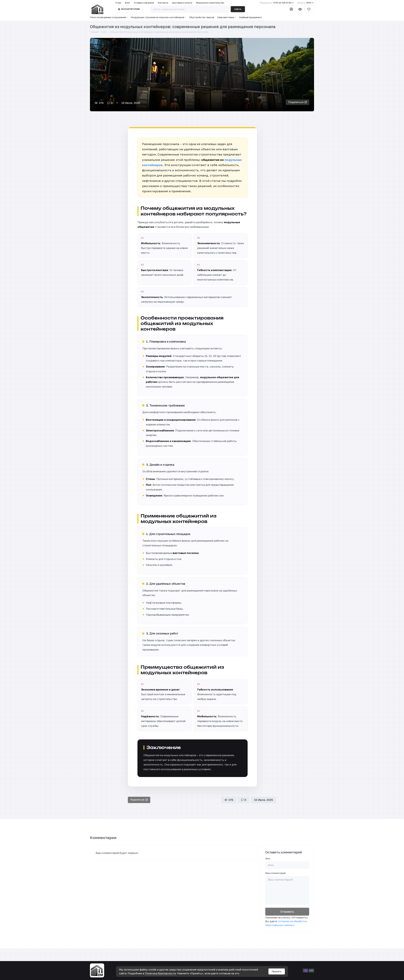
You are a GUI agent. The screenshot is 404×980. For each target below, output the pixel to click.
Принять (277, 971)
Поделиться (295, 102)
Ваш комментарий (275, 873)
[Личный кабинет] (291, 9)
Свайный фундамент (250, 17)
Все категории (130, 9)
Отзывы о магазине (144, 2)
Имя (267, 858)
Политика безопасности (160, 973)
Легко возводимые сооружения (108, 17)
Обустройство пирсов (201, 17)
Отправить (287, 911)
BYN (304, 2)
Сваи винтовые (225, 17)
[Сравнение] (300, 9)
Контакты (163, 2)
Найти (237, 9)
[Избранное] (309, 9)
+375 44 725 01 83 (275, 2)
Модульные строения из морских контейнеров (157, 17)
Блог (127, 2)
